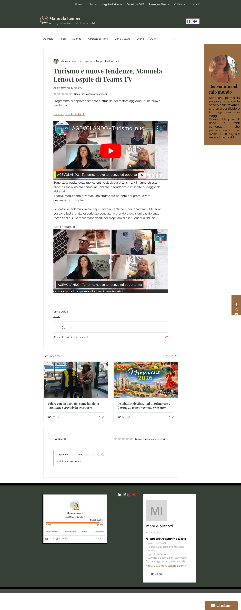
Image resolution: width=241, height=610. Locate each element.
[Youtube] (134, 494)
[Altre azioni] (166, 61)
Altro (153, 38)
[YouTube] (236, 314)
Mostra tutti (172, 355)
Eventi (140, 38)
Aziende (76, 38)
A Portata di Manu (98, 38)
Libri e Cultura (122, 38)
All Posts (48, 38)
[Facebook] (236, 304)
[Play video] (110, 261)
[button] (173, 38)
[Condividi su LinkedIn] (71, 327)
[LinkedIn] (119, 494)
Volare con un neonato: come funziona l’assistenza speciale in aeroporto (73, 405)
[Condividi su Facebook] (55, 327)
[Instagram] (236, 309)
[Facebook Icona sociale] (124, 494)
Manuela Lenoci (64, 18)
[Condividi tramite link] (79, 327)
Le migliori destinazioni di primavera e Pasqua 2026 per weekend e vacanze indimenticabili (144, 405)
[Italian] (189, 21)
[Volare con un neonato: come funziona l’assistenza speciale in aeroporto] (76, 380)
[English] (196, 21)
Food (63, 38)
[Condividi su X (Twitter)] (63, 327)
